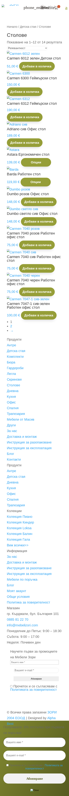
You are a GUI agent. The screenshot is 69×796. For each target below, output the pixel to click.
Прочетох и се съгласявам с (33, 688)
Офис (11, 402)
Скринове (14, 379)
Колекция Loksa (19, 528)
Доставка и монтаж (22, 436)
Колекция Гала (18, 539)
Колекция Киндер (20, 522)
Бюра (11, 362)
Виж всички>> (17, 545)
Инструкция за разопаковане (29, 442)
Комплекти (15, 356)
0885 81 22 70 (17, 619)
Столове (13, 385)
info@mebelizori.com (22, 625)
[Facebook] (8, 701)
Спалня (13, 408)
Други (11, 425)
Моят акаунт (16, 591)
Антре (11, 345)
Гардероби (15, 368)
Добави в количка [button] (36, 66)
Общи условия (18, 596)
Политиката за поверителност (33, 689)
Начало (12, 26)
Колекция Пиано (19, 516)
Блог (10, 454)
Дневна (12, 391)
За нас (12, 431)
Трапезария (16, 414)
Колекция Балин (19, 534)
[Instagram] (8, 706)
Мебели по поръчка (22, 579)
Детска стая (28, 26)
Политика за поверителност (28, 602)
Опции (36, 162)
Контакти (14, 459)
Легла (11, 374)
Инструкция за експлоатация (29, 448)
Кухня (11, 396)
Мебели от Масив (20, 419)
